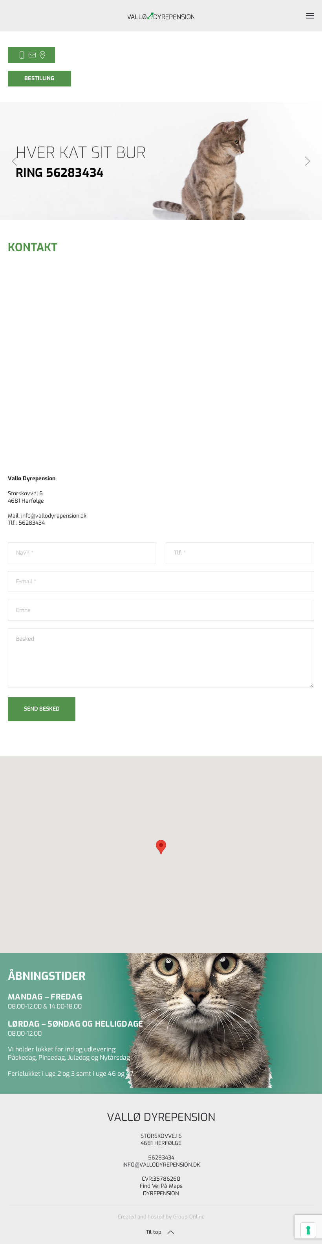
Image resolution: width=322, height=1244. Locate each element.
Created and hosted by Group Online (161, 1216)
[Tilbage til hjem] (161, 15)
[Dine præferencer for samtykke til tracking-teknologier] (308, 1230)
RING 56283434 (60, 173)
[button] (310, 15)
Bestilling (39, 78)
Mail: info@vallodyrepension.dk (47, 516)
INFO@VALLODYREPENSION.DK (161, 1165)
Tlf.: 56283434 (26, 523)
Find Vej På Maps (161, 1186)
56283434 (161, 1157)
